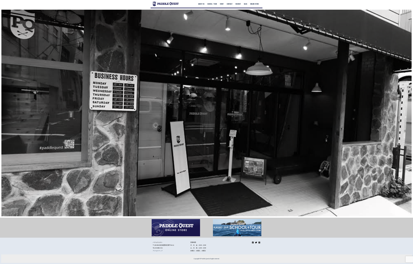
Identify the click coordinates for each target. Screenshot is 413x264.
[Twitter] (256, 242)
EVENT (222, 4)
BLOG (245, 4)
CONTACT (230, 4)
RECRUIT (238, 4)
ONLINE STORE (254, 4)
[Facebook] (253, 242)
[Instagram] (259, 242)
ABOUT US (201, 4)
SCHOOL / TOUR (212, 4)
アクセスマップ (158, 251)
